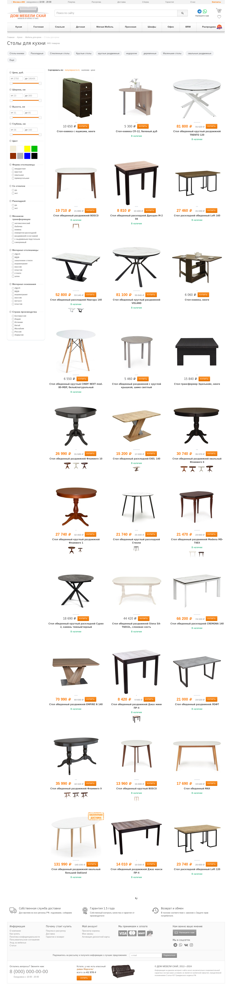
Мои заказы (87, 934)
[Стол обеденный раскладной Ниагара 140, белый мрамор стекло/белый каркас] (72, 311)
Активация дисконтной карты (96, 937)
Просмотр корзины (91, 931)
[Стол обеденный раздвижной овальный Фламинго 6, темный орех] (210, 469)
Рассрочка (96, 2)
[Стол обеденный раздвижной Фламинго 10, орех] (67, 466)
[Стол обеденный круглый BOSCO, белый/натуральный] (136, 800)
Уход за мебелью (18, 942)
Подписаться (169, 955)
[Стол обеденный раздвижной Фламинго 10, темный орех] (84, 466)
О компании (15, 931)
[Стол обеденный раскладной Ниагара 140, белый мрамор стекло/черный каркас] (80, 311)
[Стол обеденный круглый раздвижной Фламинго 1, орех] (72, 550)
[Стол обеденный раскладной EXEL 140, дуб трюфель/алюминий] (136, 470)
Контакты (216, 2)
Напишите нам (186, 932)
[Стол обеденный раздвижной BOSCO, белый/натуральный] (76, 227)
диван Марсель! (85, 969)
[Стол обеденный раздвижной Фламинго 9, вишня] (67, 796)
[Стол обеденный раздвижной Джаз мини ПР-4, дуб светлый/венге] (136, 719)
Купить (83, 126)
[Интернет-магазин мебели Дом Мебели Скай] (28, 12)
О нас (192, 2)
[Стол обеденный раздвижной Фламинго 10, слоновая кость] (76, 466)
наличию (85, 70)
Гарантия (169, 2)
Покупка (71, 2)
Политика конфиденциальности (25, 937)
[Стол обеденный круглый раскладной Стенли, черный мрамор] (136, 550)
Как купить (15, 934)
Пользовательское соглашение (24, 939)
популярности (71, 70)
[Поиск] (182, 13)
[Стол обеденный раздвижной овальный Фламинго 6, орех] (193, 470)
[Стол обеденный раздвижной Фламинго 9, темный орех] (84, 796)
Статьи (13, 945)
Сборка (145, 2)
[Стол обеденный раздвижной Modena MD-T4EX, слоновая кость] (193, 554)
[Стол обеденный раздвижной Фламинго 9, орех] (76, 796)
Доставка (121, 2)
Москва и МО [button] (19, 2)
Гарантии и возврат (55, 937)
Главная (11, 37)
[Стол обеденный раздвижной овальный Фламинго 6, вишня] (184, 470)
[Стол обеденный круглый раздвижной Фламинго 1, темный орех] (80, 551)
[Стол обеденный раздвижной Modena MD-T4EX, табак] (201, 556)
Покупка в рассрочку (56, 931)
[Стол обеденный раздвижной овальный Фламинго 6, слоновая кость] (201, 470)
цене (93, 70)
